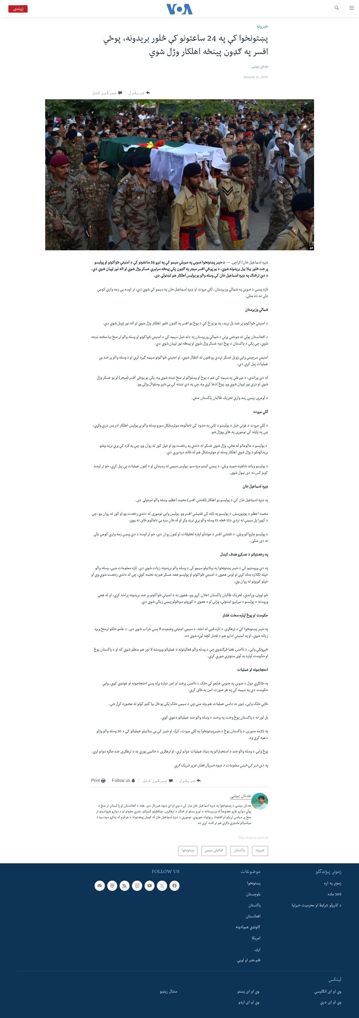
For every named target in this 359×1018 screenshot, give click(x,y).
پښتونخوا (253, 883)
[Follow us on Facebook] (175, 886)
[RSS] (125, 886)
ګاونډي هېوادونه (247, 927)
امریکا (256, 938)
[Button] (139, 92)
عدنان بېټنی (260, 67)
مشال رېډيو (168, 992)
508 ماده (334, 894)
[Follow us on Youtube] (150, 886)
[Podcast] (112, 886)
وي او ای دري (330, 1003)
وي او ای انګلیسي (327, 992)
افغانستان (253, 917)
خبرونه (262, 27)
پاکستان (254, 905)
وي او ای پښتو (248, 992)
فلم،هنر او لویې (248, 960)
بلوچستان (253, 894)
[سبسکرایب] (100, 886)
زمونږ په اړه (332, 883)
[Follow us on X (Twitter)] (162, 886)
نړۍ (257, 949)
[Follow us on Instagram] (137, 886)
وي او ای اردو (248, 1003)
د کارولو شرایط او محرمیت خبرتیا (316, 905)
